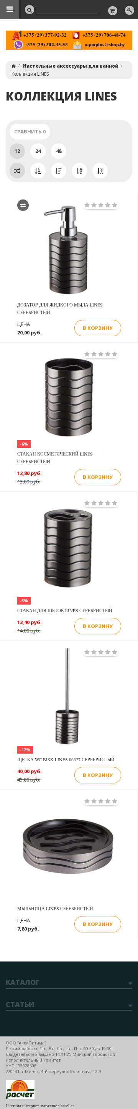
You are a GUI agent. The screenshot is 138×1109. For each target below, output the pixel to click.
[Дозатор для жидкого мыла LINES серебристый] (69, 251)
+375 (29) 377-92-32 (44, 34)
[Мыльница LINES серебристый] (69, 847)
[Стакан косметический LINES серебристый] (69, 400)
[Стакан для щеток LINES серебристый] (69, 549)
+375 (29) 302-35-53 (45, 44)
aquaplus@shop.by (103, 44)
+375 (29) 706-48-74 (103, 34)
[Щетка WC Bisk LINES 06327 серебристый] (69, 698)
